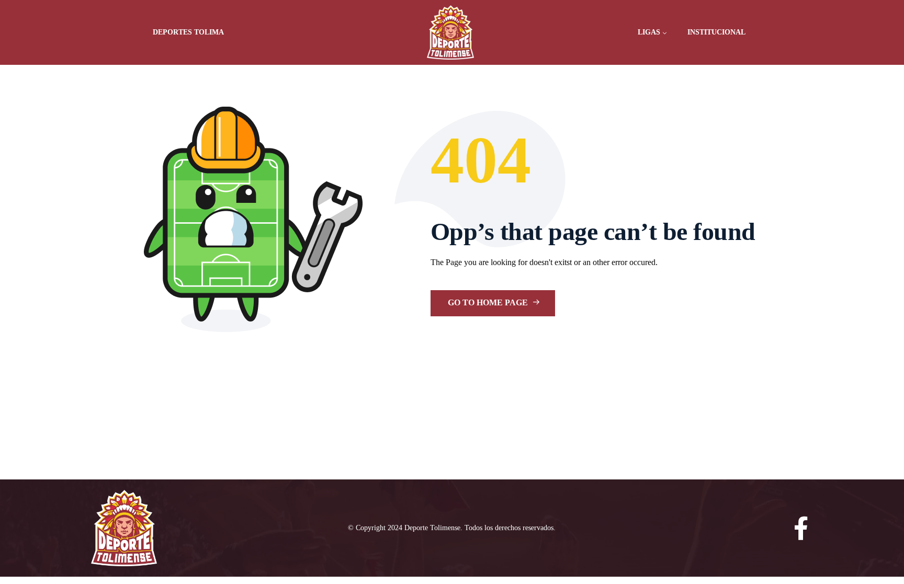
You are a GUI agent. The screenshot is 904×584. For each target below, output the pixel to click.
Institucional (716, 32)
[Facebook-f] (801, 528)
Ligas (649, 32)
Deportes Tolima (188, 32)
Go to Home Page (489, 302)
